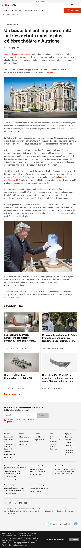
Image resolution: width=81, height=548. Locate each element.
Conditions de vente (26, 511)
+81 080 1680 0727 (10, 494)
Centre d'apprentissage (31, 10)
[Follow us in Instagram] (10, 503)
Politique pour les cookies (64, 511)
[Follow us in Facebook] (5, 503)
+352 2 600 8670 (10, 477)
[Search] (66, 5)
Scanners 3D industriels (8, 445)
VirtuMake (48, 72)
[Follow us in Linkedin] (20, 503)
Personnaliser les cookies (55, 539)
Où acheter (8, 457)
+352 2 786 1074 (10, 479)
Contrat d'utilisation (11, 511)
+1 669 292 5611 (35, 475)
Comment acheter (53, 445)
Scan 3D (37, 437)
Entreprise (68, 437)
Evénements (69, 442)
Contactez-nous (9, 513)
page (19, 543)
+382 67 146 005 (35, 492)
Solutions (7, 452)
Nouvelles (68, 440)
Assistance (53, 441)
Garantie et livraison (54, 450)
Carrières (68, 445)
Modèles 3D (23, 444)
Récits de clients (24, 441)
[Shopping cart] (71, 5)
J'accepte (74, 539)
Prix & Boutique (9, 454)
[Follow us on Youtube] (25, 503)
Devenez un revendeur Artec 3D (70, 452)
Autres (43, 10)
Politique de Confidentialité (44, 511)
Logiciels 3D (8, 449)
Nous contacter (70, 448)
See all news (11, 394)
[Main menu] (2, 5)
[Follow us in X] (15, 503)
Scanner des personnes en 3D (17, 54)
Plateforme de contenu (9, 10)
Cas (20, 10)
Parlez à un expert (72, 10)
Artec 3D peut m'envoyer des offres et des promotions (21, 421)
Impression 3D (39, 440)
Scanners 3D (8, 437)
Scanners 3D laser (8, 440)
